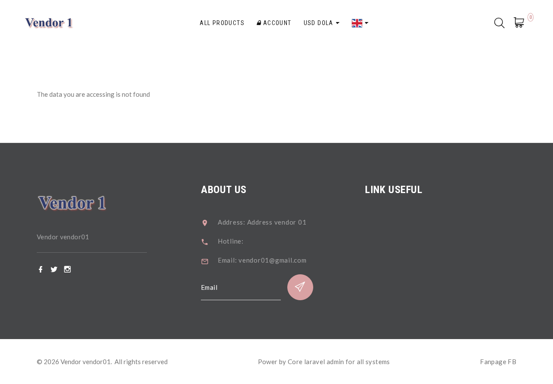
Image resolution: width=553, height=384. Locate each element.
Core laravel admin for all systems (339, 361)
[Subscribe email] (300, 287)
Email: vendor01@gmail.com (262, 260)
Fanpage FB (498, 361)
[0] (521, 24)
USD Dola (320, 22)
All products (222, 22)
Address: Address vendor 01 (262, 222)
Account (276, 22)
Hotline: (231, 241)
